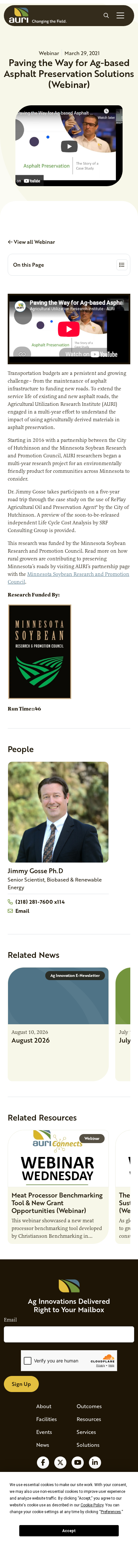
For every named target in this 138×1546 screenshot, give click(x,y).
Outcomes (89, 1406)
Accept (69, 1531)
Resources (89, 1419)
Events (44, 1432)
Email (22, 910)
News (42, 1444)
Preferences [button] (111, 1512)
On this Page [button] (28, 264)
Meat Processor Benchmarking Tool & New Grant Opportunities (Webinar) (57, 1202)
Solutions (88, 1444)
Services (86, 1432)
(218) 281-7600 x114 (40, 901)
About (43, 1406)
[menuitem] (48, 1406)
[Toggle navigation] (120, 15)
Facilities (46, 1419)
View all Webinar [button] (34, 241)
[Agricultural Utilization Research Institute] (38, 16)
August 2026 (31, 1040)
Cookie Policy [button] (92, 1505)
